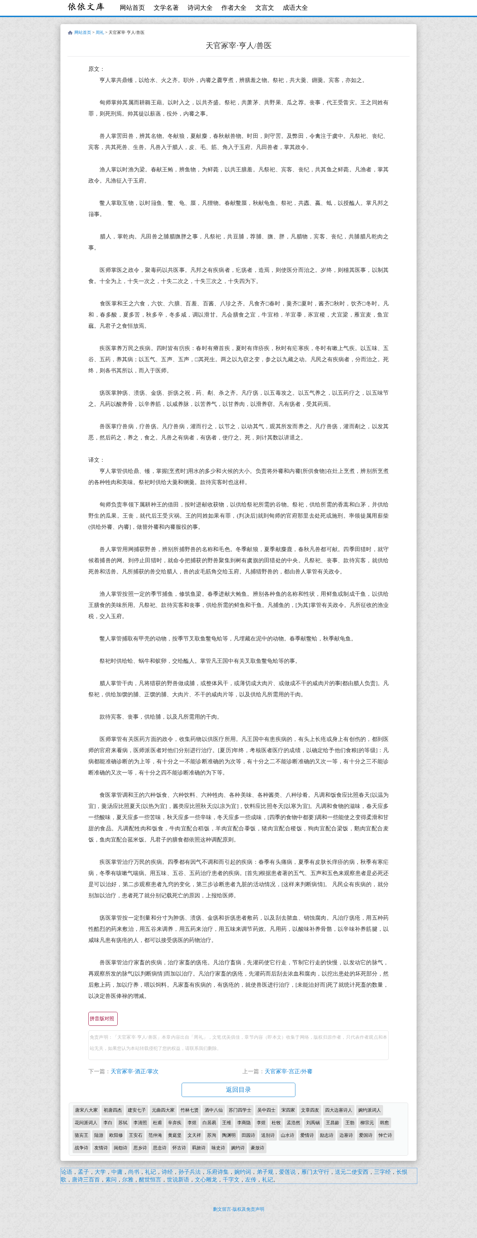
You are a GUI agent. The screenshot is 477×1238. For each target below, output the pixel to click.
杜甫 (157, 1122)
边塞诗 (346, 1135)
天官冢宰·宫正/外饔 (289, 1071)
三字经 (382, 1172)
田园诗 (248, 1135)
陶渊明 (229, 1135)
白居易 (209, 1122)
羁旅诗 (199, 1147)
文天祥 (194, 1135)
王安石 (135, 1135)
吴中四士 (266, 1110)
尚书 (133, 1172)
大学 (100, 1172)
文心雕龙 (206, 1180)
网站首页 (132, 7)
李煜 (192, 1122)
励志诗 (326, 1135)
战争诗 (81, 1147)
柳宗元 (367, 1122)
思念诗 (160, 1147)
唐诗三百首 (86, 1180)
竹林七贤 (190, 1110)
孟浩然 (293, 1122)
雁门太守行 (315, 1172)
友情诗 (101, 1147)
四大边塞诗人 (338, 1110)
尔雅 (127, 1180)
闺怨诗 (120, 1147)
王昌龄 (332, 1122)
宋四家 (288, 1110)
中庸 (117, 1172)
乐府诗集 (217, 1172)
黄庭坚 (175, 1135)
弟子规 (265, 1172)
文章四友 (310, 1110)
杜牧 (276, 1122)
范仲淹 (155, 1135)
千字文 (231, 1180)
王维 (226, 1122)
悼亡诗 (385, 1135)
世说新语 (178, 1180)
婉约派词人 (369, 1110)
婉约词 (242, 1172)
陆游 (98, 1135)
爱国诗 (366, 1135)
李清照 (140, 1122)
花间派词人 (86, 1122)
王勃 (349, 1122)
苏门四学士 (240, 1110)
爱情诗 (307, 1135)
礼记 (150, 1172)
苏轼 (122, 1122)
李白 (107, 1122)
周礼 (100, 32)
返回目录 (238, 1089)
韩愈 (384, 1122)
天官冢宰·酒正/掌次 (135, 1071)
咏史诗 (218, 1147)
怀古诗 (179, 1147)
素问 (111, 1180)
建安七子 (137, 1110)
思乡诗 (140, 1147)
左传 (250, 1180)
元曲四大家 (163, 1110)
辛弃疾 (175, 1122)
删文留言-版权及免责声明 (238, 1209)
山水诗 (287, 1135)
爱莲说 (287, 1172)
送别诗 (268, 1135)
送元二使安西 (351, 1172)
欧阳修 (116, 1135)
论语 (66, 1172)
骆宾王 (81, 1135)
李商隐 (244, 1122)
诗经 (167, 1172)
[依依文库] (86, 8)
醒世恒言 (150, 1180)
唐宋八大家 (86, 1110)
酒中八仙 (214, 1110)
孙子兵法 (189, 1172)
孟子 (83, 1172)
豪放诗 (257, 1147)
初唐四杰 (113, 1110)
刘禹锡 (313, 1122)
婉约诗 (238, 1147)
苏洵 (211, 1135)
